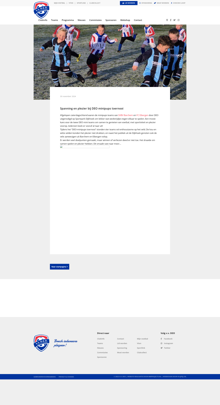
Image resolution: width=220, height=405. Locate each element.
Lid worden (122, 343)
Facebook (168, 339)
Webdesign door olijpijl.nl (174, 376)
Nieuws (100, 348)
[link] (125, 115)
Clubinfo (101, 339)
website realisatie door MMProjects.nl (144, 376)
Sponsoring (122, 348)
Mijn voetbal (59, 3)
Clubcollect (94, 3)
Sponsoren (102, 357)
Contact (120, 339)
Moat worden (123, 352)
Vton (139, 343)
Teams (100, 343)
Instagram (168, 343)
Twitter (166, 348)
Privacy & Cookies (66, 377)
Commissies (102, 352)
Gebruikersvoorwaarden (45, 377)
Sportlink (81, 3)
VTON (71, 3)
